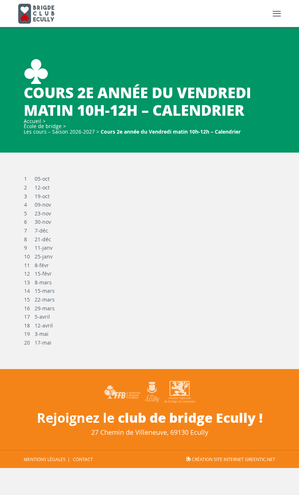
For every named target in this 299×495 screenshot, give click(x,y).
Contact (83, 459)
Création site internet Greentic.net (233, 459)
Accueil (32, 121)
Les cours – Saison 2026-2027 (59, 131)
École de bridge (43, 126)
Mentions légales (45, 459)
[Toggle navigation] (277, 13)
